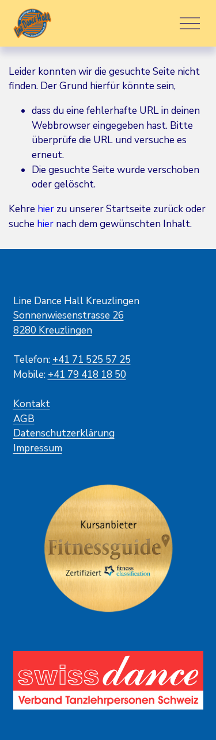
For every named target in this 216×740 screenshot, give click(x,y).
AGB (24, 418)
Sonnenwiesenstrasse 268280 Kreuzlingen (68, 323)
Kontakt (31, 404)
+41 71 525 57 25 (91, 359)
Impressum (37, 448)
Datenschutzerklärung (64, 433)
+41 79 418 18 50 (87, 374)
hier (45, 209)
